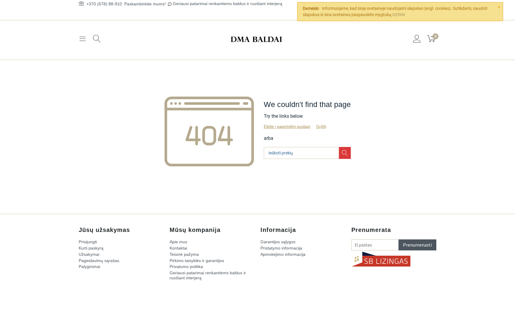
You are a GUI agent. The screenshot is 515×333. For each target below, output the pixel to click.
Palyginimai (89, 266)
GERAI (398, 14)
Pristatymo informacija (281, 248)
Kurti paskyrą (91, 248)
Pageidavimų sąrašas (99, 260)
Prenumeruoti (417, 245)
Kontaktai (178, 248)
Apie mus (178, 241)
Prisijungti (88, 241)
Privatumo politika (186, 266)
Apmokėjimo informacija (282, 254)
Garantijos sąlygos (277, 241)
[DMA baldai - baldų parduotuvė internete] (257, 38)
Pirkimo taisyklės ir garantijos (197, 260)
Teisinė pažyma (184, 254)
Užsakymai (89, 254)
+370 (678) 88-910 (103, 3)
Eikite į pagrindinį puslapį (287, 126)
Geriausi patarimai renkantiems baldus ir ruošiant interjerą (227, 3)
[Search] (345, 153)
